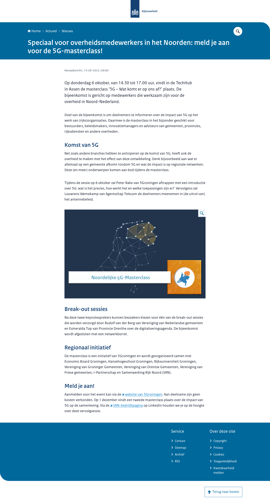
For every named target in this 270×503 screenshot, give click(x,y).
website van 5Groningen (143, 394)
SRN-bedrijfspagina (128, 405)
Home (36, 31)
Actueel (51, 31)
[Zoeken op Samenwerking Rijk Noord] (237, 31)
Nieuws (67, 31)
